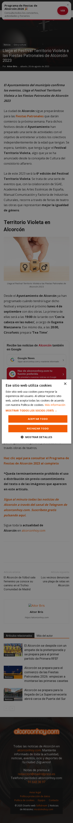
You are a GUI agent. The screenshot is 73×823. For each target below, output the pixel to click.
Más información (55, 405)
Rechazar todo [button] (38, 428)
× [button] (65, 383)
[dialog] (36, 411)
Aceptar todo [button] (38, 419)
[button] (37, 410)
